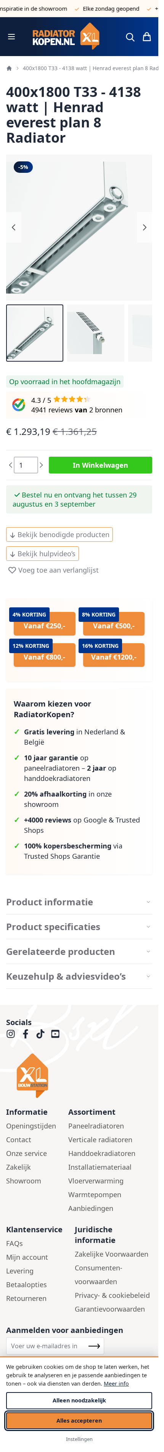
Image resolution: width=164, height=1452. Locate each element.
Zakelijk (18, 1167)
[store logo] (69, 36)
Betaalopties (26, 1284)
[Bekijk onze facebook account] (25, 1033)
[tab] (79, 902)
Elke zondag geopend (104, 8)
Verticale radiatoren (100, 1139)
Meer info (116, 1383)
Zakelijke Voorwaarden (111, 1254)
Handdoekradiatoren (101, 1153)
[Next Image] (144, 227)
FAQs (14, 1243)
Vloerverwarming (96, 1180)
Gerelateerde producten (60, 951)
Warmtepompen (94, 1194)
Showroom (23, 1180)
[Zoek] (130, 37)
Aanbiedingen (90, 1208)
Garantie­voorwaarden (110, 1309)
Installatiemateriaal (100, 1167)
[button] (34, 333)
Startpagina (9, 68)
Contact (18, 1139)
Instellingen (79, 1439)
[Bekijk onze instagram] (10, 1033)
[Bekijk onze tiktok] (40, 1033)
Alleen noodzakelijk (79, 1400)
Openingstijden (31, 1125)
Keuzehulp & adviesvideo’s (66, 976)
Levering (20, 1270)
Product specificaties (53, 926)
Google (95, 819)
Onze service (26, 1153)
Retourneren (26, 1298)
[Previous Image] (13, 227)
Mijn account (27, 1257)
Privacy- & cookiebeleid (112, 1295)
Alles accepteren (79, 1420)
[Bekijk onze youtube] (55, 1033)
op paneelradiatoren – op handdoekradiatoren (70, 768)
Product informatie (49, 901)
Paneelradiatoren (96, 1125)
